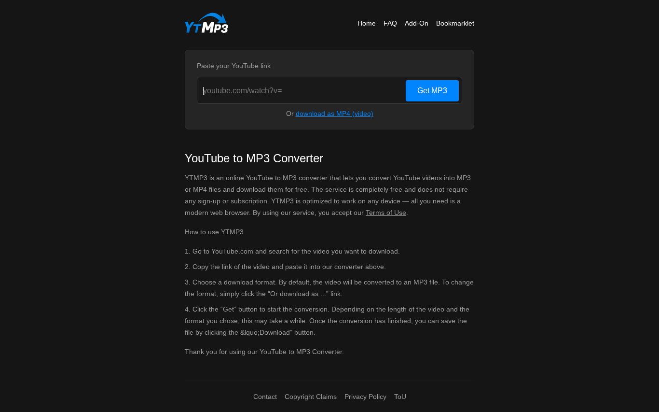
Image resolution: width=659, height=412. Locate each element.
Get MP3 (432, 90)
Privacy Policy (365, 396)
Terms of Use (386, 212)
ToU (400, 396)
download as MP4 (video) (334, 113)
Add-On (416, 23)
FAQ (390, 23)
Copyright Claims (311, 396)
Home (366, 23)
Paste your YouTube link (234, 66)
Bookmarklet (455, 23)
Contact (265, 396)
